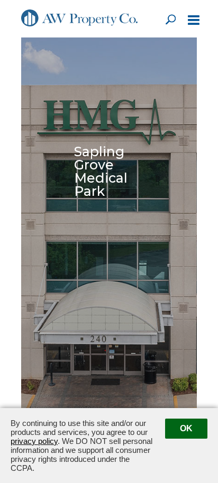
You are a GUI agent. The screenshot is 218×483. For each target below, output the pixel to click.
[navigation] (193, 21)
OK (186, 428)
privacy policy (34, 441)
